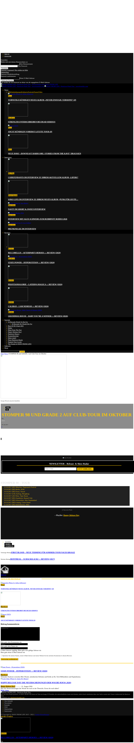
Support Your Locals (15, 342)
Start (2, 354)
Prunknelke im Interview (22, 229)
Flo (2, 741)
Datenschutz (5, 72)
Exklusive (24, 92)
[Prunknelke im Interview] (19, 223)
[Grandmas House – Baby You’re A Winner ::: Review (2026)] (25, 310)
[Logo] (23, 86)
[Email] (9, 431)
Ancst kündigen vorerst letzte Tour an (30, 132)
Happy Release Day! (15, 332)
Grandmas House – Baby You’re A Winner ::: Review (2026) (38, 316)
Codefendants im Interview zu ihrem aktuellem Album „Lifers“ (43, 177)
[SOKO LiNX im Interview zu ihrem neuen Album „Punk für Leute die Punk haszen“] (18, 193)
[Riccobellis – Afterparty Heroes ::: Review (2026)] (18, 247)
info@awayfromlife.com (17, 697)
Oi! (7, 409)
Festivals (31, 92)
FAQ (6, 707)
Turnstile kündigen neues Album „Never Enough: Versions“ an (42, 100)
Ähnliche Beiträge (11, 579)
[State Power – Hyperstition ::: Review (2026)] (20, 257)
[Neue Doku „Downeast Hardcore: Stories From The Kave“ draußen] (18, 148)
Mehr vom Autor (31, 579)
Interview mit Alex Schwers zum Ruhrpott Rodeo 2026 (37, 219)
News (6, 90)
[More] (32, 431)
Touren (36, 92)
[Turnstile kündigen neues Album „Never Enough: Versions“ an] (20, 94)
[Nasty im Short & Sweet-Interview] (18, 203)
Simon (3, 420)
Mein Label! (12, 338)
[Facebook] (3, 431)
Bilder (10, 328)
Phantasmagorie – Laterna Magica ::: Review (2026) (35, 284)
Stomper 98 (9, 546)
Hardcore (11, 118)
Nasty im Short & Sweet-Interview (26, 209)
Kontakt (7, 705)
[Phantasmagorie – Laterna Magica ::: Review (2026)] (18, 278)
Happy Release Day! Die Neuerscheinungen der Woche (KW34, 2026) (36, 683)
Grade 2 (8, 544)
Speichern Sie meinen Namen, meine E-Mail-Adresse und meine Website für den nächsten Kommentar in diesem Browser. (37, 655)
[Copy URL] (25, 431)
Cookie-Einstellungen (42, 714)
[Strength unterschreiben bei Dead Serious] (18, 116)
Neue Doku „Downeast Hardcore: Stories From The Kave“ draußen (44, 153)
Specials (7, 320)
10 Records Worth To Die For (18, 322)
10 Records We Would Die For (22, 324)
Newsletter (7, 56)
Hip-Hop (11, 173)
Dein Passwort (22, 66)
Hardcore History (14, 334)
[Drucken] (20, 431)
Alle (9, 92)
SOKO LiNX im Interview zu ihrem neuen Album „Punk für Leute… (43, 199)
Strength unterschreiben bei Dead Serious (31, 122)
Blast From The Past (15, 330)
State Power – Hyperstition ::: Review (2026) (31, 262)
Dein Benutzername (26, 64)
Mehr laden (5, 690)
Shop (6, 348)
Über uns (6, 54)
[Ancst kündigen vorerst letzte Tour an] (13, 126)
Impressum (8, 711)
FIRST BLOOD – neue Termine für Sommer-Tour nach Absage (43, 552)
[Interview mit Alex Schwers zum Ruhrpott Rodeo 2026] (16, 213)
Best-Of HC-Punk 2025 (16, 326)
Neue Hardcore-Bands (15, 340)
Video (40, 92)
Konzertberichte (13, 336)
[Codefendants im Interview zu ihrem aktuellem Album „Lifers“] (18, 171)
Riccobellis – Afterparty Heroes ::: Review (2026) (34, 253)
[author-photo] (5, 573)
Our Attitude (8, 701)
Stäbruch (7, 346)
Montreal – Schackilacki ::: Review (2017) (32, 559)
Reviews (7, 233)
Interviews (8, 157)
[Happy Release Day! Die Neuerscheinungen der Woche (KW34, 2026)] (14, 679)
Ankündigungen (16, 92)
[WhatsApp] (14, 431)
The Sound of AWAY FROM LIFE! (20, 344)
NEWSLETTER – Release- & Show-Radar (69, 464)
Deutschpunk (12, 195)
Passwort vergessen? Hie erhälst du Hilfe (14, 70)
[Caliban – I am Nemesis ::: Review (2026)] (18, 300)
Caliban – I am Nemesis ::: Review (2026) (28, 306)
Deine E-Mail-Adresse (27, 78)
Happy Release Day (71, 515)
